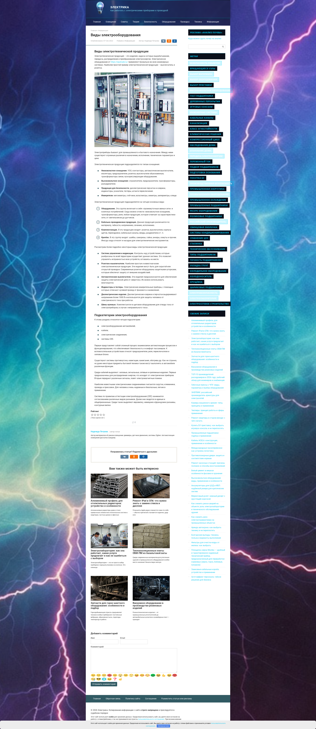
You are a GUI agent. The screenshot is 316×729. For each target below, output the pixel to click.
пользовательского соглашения (151, 719)
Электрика (119, 7)
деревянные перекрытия (205, 101)
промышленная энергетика (207, 189)
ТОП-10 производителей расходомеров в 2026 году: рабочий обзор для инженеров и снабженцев (208, 377)
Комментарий (97, 647)
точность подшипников (205, 260)
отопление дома (200, 150)
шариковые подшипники (206, 287)
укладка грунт (199, 265)
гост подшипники (201, 96)
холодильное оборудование (208, 271)
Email (122, 638)
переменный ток (200, 161)
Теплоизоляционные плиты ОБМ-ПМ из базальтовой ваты (150, 552)
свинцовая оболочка (203, 227)
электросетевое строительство (209, 303)
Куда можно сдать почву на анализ (204, 38)
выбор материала (201, 74)
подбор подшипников (204, 167)
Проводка (184, 22)
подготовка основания (205, 172)
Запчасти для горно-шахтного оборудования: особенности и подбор (108, 606)
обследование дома (203, 145)
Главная (97, 22)
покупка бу (197, 178)
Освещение (111, 22)
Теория (136, 22)
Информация (213, 22)
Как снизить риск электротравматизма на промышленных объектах (203, 520)
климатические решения (205, 134)
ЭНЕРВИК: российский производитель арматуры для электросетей (205, 395)
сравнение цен (199, 238)
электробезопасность (203, 292)
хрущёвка (196, 282)
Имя (93, 638)
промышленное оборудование (209, 194)
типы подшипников (203, 254)
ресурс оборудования (203, 211)
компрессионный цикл (205, 139)
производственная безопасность (211, 183)
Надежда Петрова (99, 431)
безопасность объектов (205, 63)
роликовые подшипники (206, 216)
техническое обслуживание (207, 249)
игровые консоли (201, 106)
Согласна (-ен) (163, 726)
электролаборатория (203, 298)
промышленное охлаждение (208, 200)
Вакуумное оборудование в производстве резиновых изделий (148, 606)
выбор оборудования (203, 79)
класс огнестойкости (203, 128)
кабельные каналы (202, 117)
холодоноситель (201, 276)
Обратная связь (113, 698)
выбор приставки (201, 85)
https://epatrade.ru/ (119, 62)
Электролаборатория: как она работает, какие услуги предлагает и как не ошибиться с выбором (108, 554)
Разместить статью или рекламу (176, 698)
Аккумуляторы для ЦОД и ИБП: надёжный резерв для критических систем (207, 488)
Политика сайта (132, 698)
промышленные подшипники (209, 205)
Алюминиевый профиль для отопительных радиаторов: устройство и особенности (107, 503)
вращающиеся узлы (202, 68)
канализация (198, 123)
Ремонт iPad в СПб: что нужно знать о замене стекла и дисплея (150, 503)
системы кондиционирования (209, 232)
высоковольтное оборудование (210, 90)
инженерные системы (203, 112)
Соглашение (150, 698)
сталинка (196, 243)
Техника (198, 22)
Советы (124, 22)
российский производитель (208, 221)
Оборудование (168, 22)
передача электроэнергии (206, 156)
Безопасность (150, 22)
